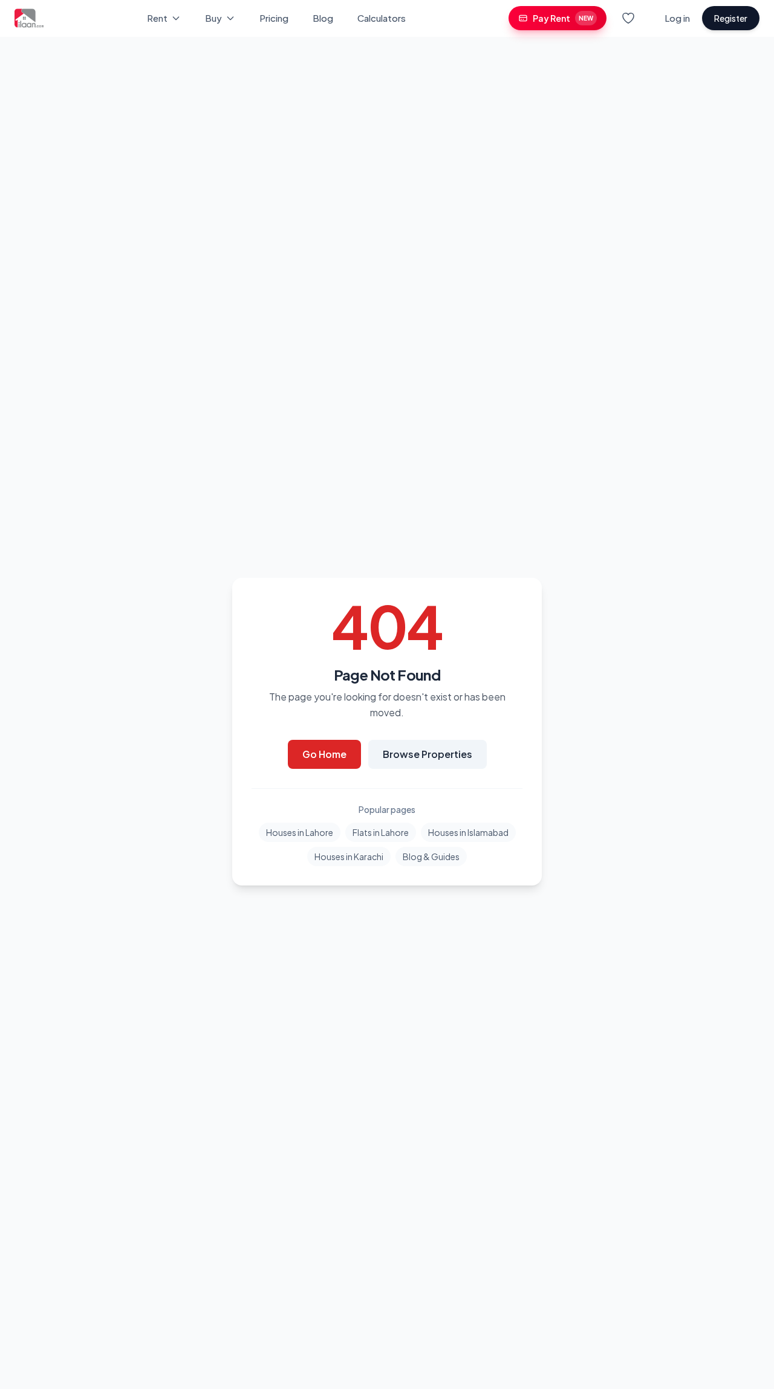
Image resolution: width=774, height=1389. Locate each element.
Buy (213, 18)
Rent (157, 18)
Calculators (381, 18)
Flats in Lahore (381, 832)
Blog (323, 18)
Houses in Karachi (348, 856)
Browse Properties (427, 754)
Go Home (324, 754)
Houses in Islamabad (468, 832)
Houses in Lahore (299, 832)
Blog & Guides (431, 856)
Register (730, 18)
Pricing (273, 18)
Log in (677, 18)
